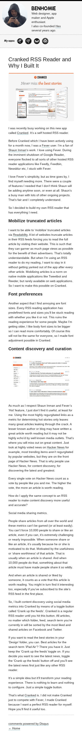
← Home (14, 728)
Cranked (22, 132)
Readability (20, 234)
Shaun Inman (17, 150)
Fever (46, 145)
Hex (58, 26)
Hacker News (56, 447)
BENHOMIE (44, 9)
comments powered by (28, 723)
